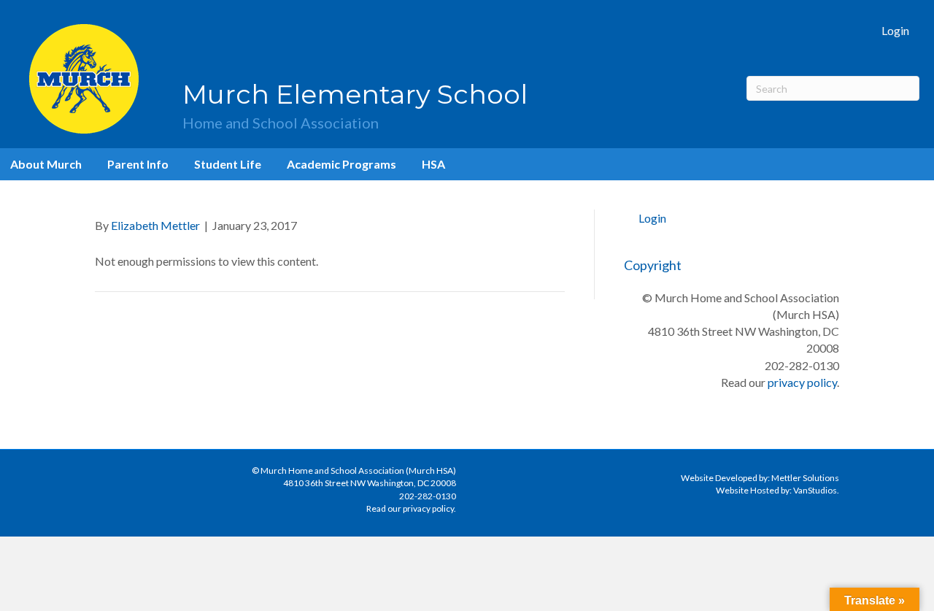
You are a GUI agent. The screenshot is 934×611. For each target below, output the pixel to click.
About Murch (46, 164)
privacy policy (802, 382)
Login (895, 30)
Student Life (227, 164)
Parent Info (138, 164)
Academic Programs (341, 164)
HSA (433, 164)
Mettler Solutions (805, 477)
